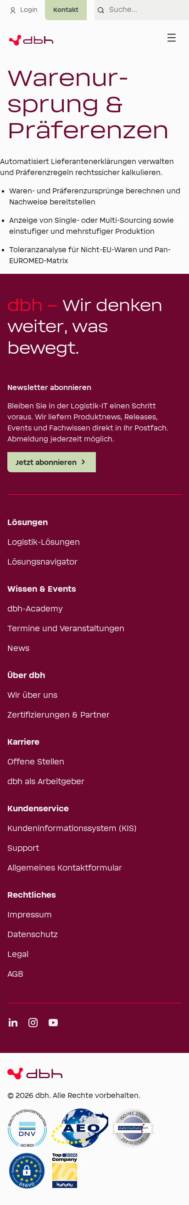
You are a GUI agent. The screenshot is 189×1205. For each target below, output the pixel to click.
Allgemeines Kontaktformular (64, 868)
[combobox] (149, 10)
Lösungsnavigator (42, 562)
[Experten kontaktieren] (66, 10)
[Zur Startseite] (30, 38)
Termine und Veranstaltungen (65, 629)
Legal (17, 954)
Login (29, 10)
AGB (15, 974)
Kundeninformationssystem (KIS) (72, 828)
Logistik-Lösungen (43, 542)
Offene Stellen (35, 762)
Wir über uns (32, 695)
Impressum (29, 915)
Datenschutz (32, 934)
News (18, 648)
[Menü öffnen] (171, 38)
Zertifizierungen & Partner (58, 715)
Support (23, 848)
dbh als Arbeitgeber (45, 781)
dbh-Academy (35, 609)
